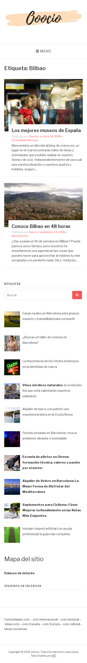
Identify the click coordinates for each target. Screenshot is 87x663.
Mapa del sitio (24, 559)
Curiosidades (19, 140)
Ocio (25, 235)
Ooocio (33, 136)
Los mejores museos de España (46, 130)
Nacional (33, 140)
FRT (54, 655)
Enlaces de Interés (19, 573)
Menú (45, 51)
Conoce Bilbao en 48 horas (41, 226)
